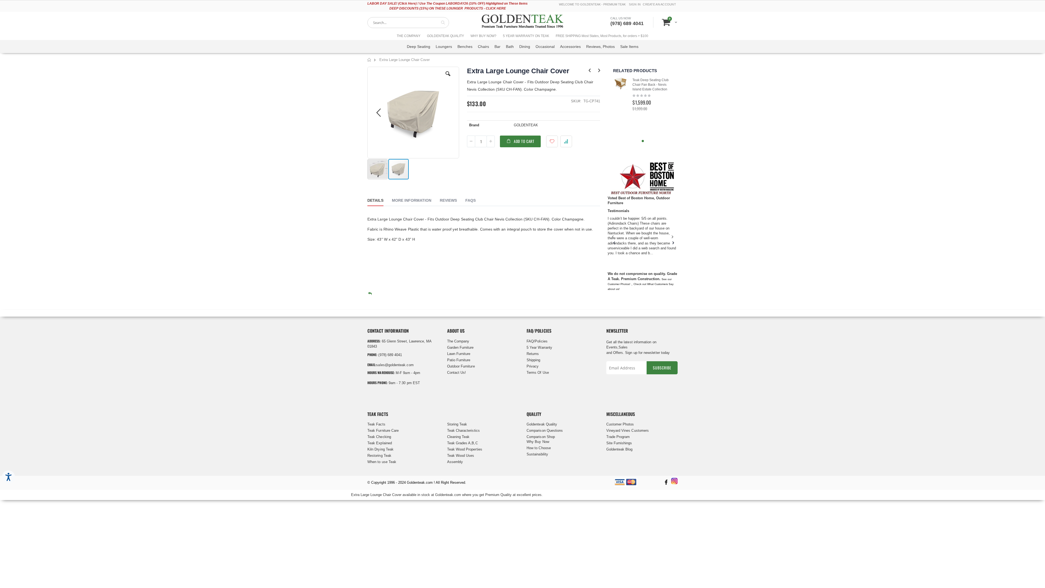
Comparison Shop (541, 437)
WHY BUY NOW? (483, 36)
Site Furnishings (619, 443)
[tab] (379, 201)
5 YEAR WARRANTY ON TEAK (526, 36)
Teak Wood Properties (464, 449)
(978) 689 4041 (627, 23)
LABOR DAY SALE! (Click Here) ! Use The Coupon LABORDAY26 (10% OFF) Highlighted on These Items (447, 3)
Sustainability (537, 454)
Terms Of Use (538, 372)
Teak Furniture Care (383, 430)
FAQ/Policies (537, 341)
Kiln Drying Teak (380, 449)
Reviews (448, 200)
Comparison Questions (545, 430)
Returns (533, 354)
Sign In (635, 4)
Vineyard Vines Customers (627, 430)
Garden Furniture (460, 347)
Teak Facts (376, 424)
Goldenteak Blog (619, 449)
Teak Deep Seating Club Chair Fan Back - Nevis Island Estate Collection (650, 84)
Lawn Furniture (459, 354)
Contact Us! (456, 372)
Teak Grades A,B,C (462, 443)
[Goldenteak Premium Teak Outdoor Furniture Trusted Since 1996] (522, 22)
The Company (458, 341)
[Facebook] (666, 483)
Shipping (533, 360)
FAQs (470, 200)
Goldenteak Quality (542, 424)
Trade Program (618, 437)
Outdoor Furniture (461, 366)
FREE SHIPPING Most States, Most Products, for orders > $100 (602, 36)
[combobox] (408, 22)
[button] (448, 78)
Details (375, 200)
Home (369, 60)
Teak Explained (379, 443)
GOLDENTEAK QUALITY (445, 36)
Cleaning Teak (458, 437)
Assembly (455, 462)
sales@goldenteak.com (394, 365)
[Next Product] (599, 70)
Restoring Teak (379, 456)
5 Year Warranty (539, 347)
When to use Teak (381, 462)
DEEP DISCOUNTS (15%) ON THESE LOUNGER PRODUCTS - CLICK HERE (447, 8)
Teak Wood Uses (460, 456)
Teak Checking (379, 437)
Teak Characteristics (463, 430)
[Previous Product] (589, 70)
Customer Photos (620, 424)
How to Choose (539, 448)
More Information (411, 200)
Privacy (533, 366)
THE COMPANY (408, 36)
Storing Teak (457, 424)
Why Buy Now (538, 442)
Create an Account (659, 4)
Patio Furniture (459, 360)
